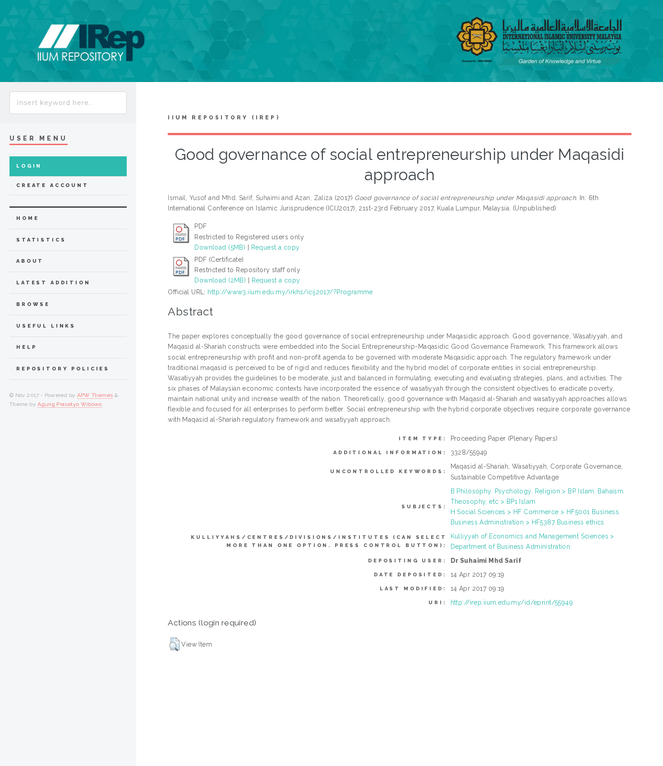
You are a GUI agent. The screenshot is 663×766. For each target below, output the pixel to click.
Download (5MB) (219, 247)
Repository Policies (63, 369)
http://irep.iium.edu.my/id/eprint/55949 (512, 602)
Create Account (52, 185)
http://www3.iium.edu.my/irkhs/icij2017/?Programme (290, 292)
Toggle (150, 100)
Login (29, 166)
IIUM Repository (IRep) (224, 117)
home (27, 218)
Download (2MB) (220, 280)
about (30, 261)
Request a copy (275, 247)
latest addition (53, 283)
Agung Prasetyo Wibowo (69, 404)
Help (26, 347)
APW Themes (95, 395)
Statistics (41, 240)
